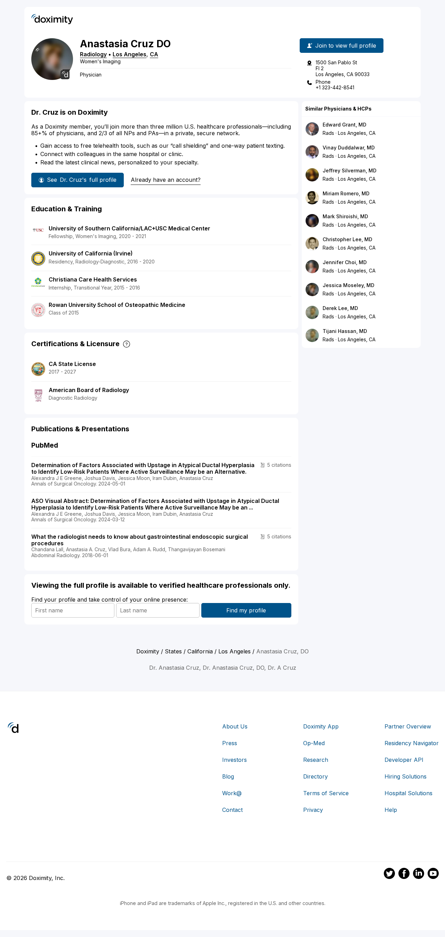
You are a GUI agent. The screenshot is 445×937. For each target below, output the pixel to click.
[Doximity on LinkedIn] (418, 874)
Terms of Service (326, 793)
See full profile (81, 179)
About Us (235, 726)
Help (391, 809)
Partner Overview (408, 726)
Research (315, 759)
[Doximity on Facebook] (404, 874)
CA (154, 54)
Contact (232, 809)
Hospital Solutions (408, 793)
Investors (234, 759)
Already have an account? (166, 179)
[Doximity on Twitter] (389, 874)
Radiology (93, 54)
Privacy (313, 809)
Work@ (232, 793)
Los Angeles (129, 54)
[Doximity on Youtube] (433, 874)
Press (229, 743)
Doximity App (321, 726)
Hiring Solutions (406, 776)
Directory (315, 776)
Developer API (404, 759)
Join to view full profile (345, 45)
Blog (228, 776)
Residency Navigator (412, 743)
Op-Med (314, 743)
